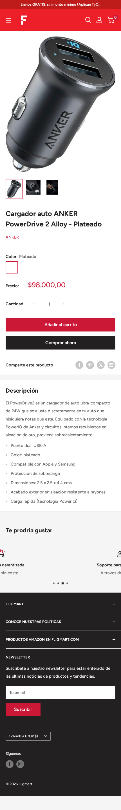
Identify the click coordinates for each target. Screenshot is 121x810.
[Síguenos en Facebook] (10, 764)
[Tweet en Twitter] (101, 365)
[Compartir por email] (111, 365)
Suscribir (23, 709)
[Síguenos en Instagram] (20, 764)
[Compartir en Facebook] (79, 365)
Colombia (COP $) (23, 736)
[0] (110, 20)
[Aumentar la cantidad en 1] (64, 304)
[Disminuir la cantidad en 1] (34, 304)
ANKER (12, 237)
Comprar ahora (60, 342)
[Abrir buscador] (88, 20)
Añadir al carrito (60, 324)
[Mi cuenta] (99, 20)
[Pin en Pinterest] (90, 365)
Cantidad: (15, 303)
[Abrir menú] (8, 20)
